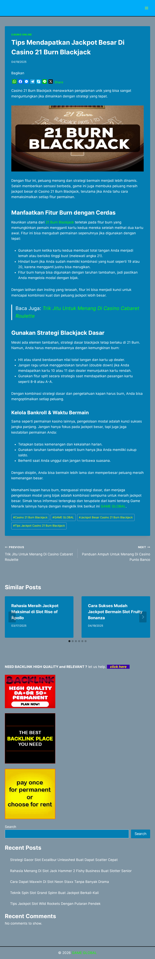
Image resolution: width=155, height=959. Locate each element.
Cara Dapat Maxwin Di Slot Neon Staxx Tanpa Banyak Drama (59, 882)
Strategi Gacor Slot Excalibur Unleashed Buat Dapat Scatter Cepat (64, 860)
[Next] (143, 617)
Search (10, 827)
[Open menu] (146, 8)
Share (58, 82)
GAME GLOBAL (113, 506)
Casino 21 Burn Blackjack (30, 517)
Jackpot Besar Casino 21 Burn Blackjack (106, 517)
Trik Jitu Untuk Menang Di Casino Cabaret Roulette (39, 554)
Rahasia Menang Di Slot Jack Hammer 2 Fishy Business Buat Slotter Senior (71, 871)
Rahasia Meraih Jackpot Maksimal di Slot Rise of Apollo (35, 611)
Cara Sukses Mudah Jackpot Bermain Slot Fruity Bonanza (115, 611)
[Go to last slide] (12, 617)
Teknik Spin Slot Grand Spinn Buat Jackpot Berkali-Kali (54, 893)
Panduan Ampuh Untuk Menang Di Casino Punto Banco (116, 554)
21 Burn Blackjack (60, 222)
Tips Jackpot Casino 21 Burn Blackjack (39, 525)
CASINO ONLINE (21, 34)
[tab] (69, 641)
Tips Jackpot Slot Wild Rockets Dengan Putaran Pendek (55, 904)
